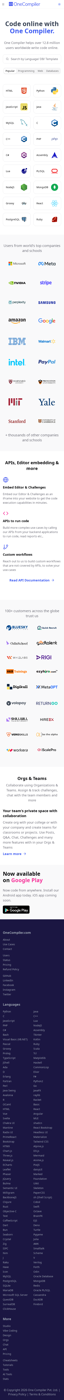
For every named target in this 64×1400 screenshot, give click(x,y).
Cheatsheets (10, 1360)
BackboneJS (10, 1197)
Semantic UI (10, 1188)
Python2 (38, 1081)
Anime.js (38, 1160)
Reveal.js (8, 1160)
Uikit (36, 1183)
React (36, 1109)
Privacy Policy (17, 1394)
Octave (37, 1211)
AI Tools (7, 1374)
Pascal (6, 1044)
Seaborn (8, 1234)
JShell (6, 1062)
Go (35, 1085)
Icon (5, 1271)
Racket (37, 1099)
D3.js (36, 1151)
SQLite (6, 1285)
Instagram (9, 989)
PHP (5, 1025)
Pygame (38, 1234)
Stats (6, 1379)
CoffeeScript (10, 1220)
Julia (36, 1239)
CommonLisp (41, 1067)
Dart (5, 1225)
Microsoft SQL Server (15, 1295)
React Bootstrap (42, 1127)
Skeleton (38, 1188)
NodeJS (37, 1025)
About (6, 939)
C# (4, 1030)
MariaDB (8, 1290)
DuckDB (38, 1299)
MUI (35, 1118)
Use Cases (9, 944)
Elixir (36, 1072)
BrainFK (38, 1216)
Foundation (40, 1178)
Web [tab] (40, 71)
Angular (38, 1113)
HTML (6, 1109)
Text (5, 1216)
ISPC (5, 1248)
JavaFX (37, 1090)
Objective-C (10, 1211)
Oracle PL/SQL (41, 1290)
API (5, 1349)
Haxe (6, 1267)
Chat (5, 1344)
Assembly (39, 1030)
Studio (6, 1326)
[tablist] (32, 71)
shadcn (37, 1123)
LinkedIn (8, 980)
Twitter (7, 994)
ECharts (7, 1164)
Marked (37, 1174)
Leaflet (7, 1169)
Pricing (7, 964)
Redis (36, 1285)
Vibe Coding (10, 1330)
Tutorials (8, 1365)
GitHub (7, 975)
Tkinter (37, 1034)
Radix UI (8, 1132)
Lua (35, 1020)
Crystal (7, 1239)
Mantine (8, 1127)
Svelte (6, 1118)
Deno (36, 1225)
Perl (5, 1085)
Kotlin (36, 1039)
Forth (36, 1267)
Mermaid (38, 1155)
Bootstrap (8, 1141)
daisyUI (37, 1169)
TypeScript (9, 1058)
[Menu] (3, 4)
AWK (36, 1243)
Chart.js (7, 1151)
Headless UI (40, 1132)
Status (6, 960)
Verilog (37, 1262)
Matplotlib (39, 1058)
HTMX (6, 1146)
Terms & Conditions (42, 1394)
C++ (35, 1016)
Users (6, 955)
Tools (6, 1369)
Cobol (36, 1202)
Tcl (35, 1053)
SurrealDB (9, 1304)
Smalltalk (38, 1248)
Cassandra (39, 1295)
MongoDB (39, 1281)
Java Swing (9, 1090)
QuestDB (8, 1299)
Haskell (37, 1062)
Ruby (36, 1044)
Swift (36, 1206)
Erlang (7, 1076)
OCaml (7, 1104)
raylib (36, 1095)
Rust (5, 1206)
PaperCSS (39, 1192)
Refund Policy (11, 969)
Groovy (7, 1048)
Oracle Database (43, 1276)
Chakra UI (9, 1123)
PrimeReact (9, 1137)
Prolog (6, 1053)
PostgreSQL (10, 1281)
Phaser (7, 1174)
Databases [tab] (52, 71)
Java (35, 1011)
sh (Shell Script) (42, 1197)
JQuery (7, 1178)
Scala (36, 1048)
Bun (5, 1229)
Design (7, 1335)
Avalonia (8, 1095)
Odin (36, 1271)
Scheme (38, 1253)
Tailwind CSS (41, 1141)
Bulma (6, 1183)
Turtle (36, 1229)
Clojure (7, 1202)
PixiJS (36, 1164)
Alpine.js (38, 1146)
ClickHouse (9, 1308)
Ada (5, 1067)
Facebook (8, 985)
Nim (5, 1253)
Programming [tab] (26, 71)
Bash (6, 1034)
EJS (35, 1220)
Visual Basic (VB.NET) (15, 1039)
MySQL (7, 1276)
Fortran (7, 1081)
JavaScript (9, 1020)
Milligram (8, 1192)
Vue (5, 1113)
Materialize (40, 1137)
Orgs (6, 1340)
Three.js (7, 1155)
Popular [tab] (10, 71)
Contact (7, 949)
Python (7, 1011)
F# (34, 1076)
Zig (5, 1243)
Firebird (38, 1304)
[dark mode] (59, 4)
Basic (36, 1104)
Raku (6, 1262)
